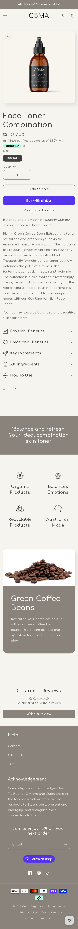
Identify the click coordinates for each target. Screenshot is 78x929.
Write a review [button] (39, 714)
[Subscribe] (65, 844)
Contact (14, 746)
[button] (5, 15)
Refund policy (56, 906)
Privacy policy (29, 912)
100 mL (12, 158)
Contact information (40, 918)
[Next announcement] (73, 4)
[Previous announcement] (4, 4)
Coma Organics (32, 906)
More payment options (39, 210)
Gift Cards (16, 755)
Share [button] (12, 388)
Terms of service (51, 912)
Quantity (9, 166)
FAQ (11, 764)
